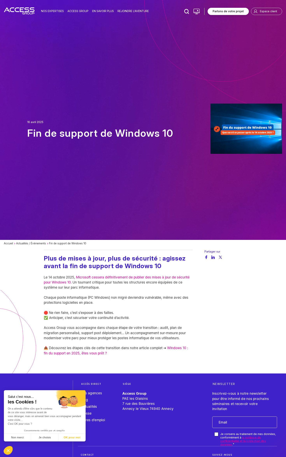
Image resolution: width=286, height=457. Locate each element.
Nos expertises (52, 11)
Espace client (268, 11)
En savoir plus (103, 11)
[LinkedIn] (213, 257)
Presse (86, 413)
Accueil (8, 243)
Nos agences (91, 393)
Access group (78, 11)
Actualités (89, 406)
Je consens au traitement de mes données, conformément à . (248, 439)
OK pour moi (72, 437)
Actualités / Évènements (31, 243)
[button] (8, 450)
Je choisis (45, 437)
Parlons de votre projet (228, 11)
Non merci (17, 437)
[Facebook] (206, 257)
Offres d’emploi (93, 420)
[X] (220, 257)
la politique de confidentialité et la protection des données (243, 441)
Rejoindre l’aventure (133, 11)
